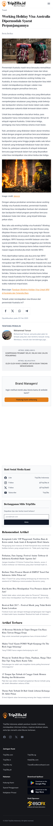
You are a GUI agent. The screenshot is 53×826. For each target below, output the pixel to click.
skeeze (17, 196)
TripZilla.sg (31, 755)
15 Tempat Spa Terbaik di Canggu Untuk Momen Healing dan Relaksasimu (24, 676)
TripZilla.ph (7, 770)
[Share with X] (12, 310)
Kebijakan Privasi (9, 793)
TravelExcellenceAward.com (38, 765)
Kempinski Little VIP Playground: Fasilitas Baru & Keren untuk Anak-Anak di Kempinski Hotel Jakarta (25, 540)
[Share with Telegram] (26, 310)
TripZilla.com (8, 755)
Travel (4, 10)
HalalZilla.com (32, 760)
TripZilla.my (7, 765)
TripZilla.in (7, 760)
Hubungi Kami (8, 783)
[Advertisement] (26, 436)
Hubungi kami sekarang (26, 400)
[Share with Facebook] (5, 310)
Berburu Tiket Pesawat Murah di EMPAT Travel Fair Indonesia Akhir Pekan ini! (25, 573)
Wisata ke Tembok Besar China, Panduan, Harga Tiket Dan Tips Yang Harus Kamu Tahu (26, 659)
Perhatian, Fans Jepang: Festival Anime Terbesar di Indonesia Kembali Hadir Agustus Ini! (25, 557)
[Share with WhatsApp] (19, 310)
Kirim (26, 522)
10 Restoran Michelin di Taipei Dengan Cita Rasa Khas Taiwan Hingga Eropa (24, 631)
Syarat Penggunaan (10, 788)
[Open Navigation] (49, 4)
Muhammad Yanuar (22, 330)
